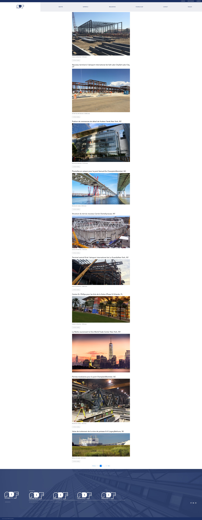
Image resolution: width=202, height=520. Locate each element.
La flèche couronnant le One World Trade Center (96, 332)
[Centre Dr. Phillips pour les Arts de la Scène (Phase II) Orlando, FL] (101, 309)
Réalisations (112, 7)
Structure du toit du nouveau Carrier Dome (93, 214)
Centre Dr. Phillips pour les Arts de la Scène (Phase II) (97, 294)
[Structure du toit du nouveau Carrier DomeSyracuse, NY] (101, 231)
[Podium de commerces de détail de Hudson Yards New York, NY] (101, 142)
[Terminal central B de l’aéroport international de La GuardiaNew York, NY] (101, 272)
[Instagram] (196, 503)
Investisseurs (191, 1)
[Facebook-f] (191, 503)
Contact (165, 7)
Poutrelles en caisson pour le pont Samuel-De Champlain (99, 171)
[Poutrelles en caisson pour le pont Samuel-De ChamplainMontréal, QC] (101, 188)
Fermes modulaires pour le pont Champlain (94, 377)
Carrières (198, 1)
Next (109, 465)
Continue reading (76, 60)
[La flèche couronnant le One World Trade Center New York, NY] (101, 353)
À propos (183, 1)
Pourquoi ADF (139, 7)
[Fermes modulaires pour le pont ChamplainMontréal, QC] (101, 400)
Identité (61, 7)
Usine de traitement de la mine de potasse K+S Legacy (98, 431)
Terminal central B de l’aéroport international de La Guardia (100, 257)
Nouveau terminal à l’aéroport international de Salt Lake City (101, 66)
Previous (94, 465)
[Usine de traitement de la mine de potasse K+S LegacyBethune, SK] (101, 444)
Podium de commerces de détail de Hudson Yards (96, 121)
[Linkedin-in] (193, 503)
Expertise (85, 7)
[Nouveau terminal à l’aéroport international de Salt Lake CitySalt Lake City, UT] (101, 90)
